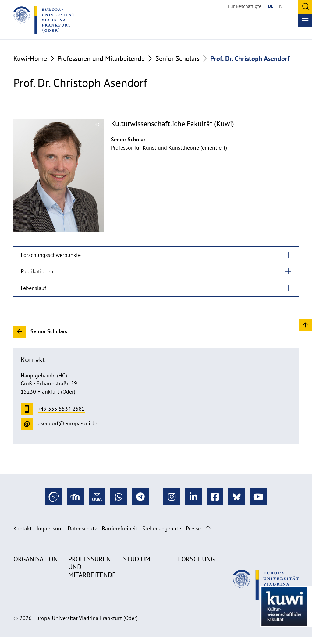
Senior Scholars (177, 58)
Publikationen (37, 271)
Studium (136, 559)
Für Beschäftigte (244, 6)
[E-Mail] (97, 496)
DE (270, 6)
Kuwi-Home (30, 58)
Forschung (196, 559)
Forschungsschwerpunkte (51, 254)
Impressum (50, 528)
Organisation (35, 559)
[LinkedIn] (193, 496)
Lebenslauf (33, 288)
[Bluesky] (236, 496)
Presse (193, 528)
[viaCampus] (53, 496)
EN (279, 6)
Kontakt (22, 528)
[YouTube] (258, 496)
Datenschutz (82, 528)
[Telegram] (140, 496)
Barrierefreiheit (119, 528)
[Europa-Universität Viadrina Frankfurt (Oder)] (43, 20)
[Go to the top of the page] (208, 528)
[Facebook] (215, 496)
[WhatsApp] (118, 496)
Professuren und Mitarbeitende (101, 58)
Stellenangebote (161, 528)
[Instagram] (171, 496)
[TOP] (305, 324)
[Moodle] (75, 496)
